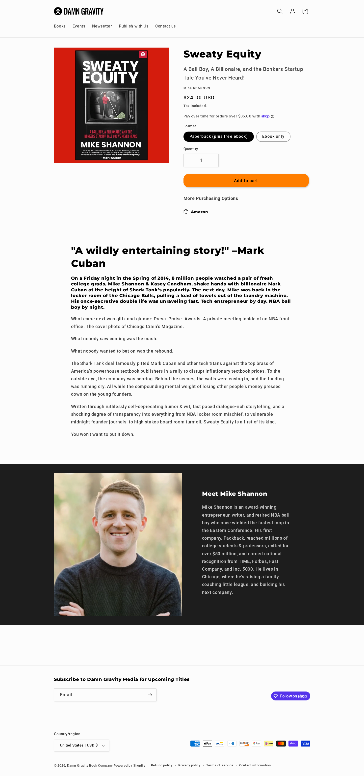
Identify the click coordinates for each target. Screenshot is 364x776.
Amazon (199, 211)
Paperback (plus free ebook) (218, 136)
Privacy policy (189, 765)
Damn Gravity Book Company (90, 765)
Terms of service (220, 765)
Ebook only (273, 136)
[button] (280, 11)
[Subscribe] (150, 695)
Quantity (190, 149)
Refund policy (162, 765)
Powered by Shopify (129, 765)
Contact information (255, 765)
